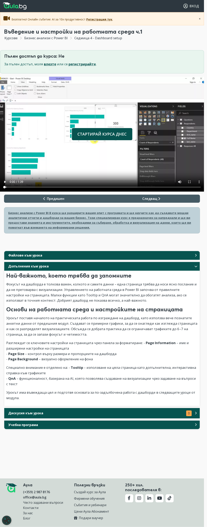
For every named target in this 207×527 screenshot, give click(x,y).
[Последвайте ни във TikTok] (170, 498)
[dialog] (6, 520)
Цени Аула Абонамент (91, 511)
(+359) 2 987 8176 (36, 492)
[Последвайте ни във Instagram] (139, 498)
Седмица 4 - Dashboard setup (98, 38)
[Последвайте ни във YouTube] (159, 498)
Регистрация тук (99, 19)
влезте (50, 64)
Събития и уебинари (90, 505)
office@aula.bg (34, 497)
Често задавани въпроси (43, 502)
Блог (26, 518)
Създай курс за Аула (90, 492)
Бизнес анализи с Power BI (46, 38)
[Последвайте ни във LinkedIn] (149, 498)
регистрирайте (82, 64)
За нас (28, 513)
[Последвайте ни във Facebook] (129, 498)
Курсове (11, 38)
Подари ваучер (90, 518)
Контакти (30, 508)
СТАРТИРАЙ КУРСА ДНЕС (102, 134)
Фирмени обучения (89, 498)
